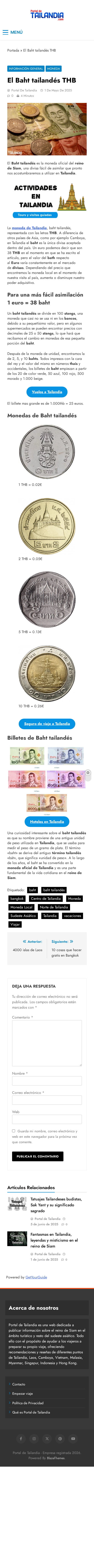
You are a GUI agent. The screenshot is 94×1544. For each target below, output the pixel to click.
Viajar (15, 924)
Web (15, 1111)
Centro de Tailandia (46, 898)
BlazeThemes (56, 1458)
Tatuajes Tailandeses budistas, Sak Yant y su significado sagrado (56, 1205)
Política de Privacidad (28, 1403)
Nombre (20, 1073)
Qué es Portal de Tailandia (31, 1412)
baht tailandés (54, 890)
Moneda (53, 69)
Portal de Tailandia (24, 90)
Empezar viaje (22, 1393)
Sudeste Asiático (23, 915)
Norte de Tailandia (54, 907)
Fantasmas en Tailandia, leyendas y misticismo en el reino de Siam (54, 1240)
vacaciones (72, 915)
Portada (13, 50)
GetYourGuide (36, 1277)
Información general (26, 69)
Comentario (22, 1017)
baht (32, 890)
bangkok (17, 898)
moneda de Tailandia (29, 227)
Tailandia (50, 915)
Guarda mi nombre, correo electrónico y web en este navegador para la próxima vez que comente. (44, 1137)
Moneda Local (21, 907)
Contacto (18, 1384)
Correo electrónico (28, 1092)
